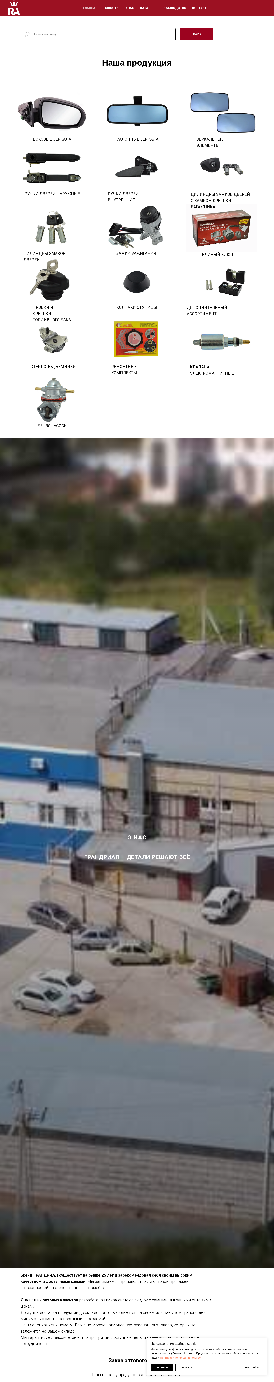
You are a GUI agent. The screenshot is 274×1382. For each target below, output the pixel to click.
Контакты (200, 8)
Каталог (147, 8)
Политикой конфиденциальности (181, 1357)
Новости (111, 8)
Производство (173, 8)
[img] (221, 340)
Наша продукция (137, 62)
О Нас (129, 8)
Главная (90, 8)
